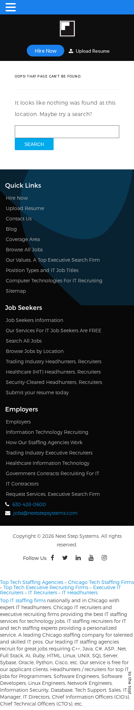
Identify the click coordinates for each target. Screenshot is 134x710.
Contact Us (19, 218)
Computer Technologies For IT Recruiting (54, 280)
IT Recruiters (42, 592)
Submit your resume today (37, 392)
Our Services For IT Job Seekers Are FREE (53, 330)
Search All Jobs (24, 341)
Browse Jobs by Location (35, 351)
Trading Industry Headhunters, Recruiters (53, 361)
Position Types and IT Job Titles (42, 270)
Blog (11, 229)
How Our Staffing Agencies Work (44, 442)
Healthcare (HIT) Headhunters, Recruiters (53, 372)
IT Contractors (22, 484)
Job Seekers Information (34, 320)
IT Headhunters (80, 592)
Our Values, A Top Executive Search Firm (53, 260)
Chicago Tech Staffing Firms (101, 582)
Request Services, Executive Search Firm (53, 494)
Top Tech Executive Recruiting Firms (45, 587)
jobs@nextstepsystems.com (45, 513)
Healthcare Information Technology (47, 463)
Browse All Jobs (24, 249)
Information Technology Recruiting (47, 432)
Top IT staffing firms (23, 600)
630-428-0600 (29, 504)
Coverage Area (23, 239)
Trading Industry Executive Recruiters (49, 453)
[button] (11, 7)
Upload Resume (92, 51)
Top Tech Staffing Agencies (31, 582)
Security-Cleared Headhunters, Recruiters (54, 382)
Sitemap (16, 291)
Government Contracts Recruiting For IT (52, 473)
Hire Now (45, 51)
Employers (18, 422)
